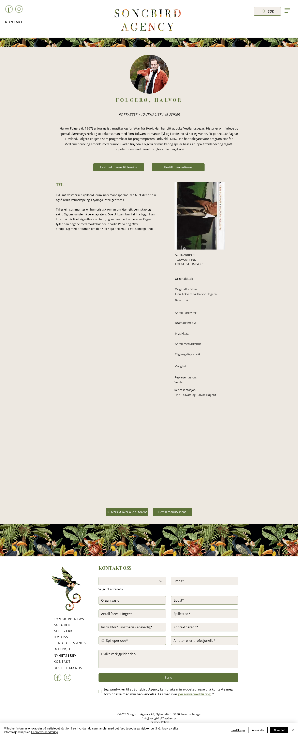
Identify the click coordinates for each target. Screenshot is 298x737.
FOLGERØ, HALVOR (189, 264)
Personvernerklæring (44, 732)
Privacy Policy (160, 722)
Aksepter (279, 730)
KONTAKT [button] (14, 22)
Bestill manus (162, 564)
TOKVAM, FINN (185, 260)
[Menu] (287, 10)
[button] (258, 20)
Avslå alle (258, 730)
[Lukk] (293, 730)
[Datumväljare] (102, 640)
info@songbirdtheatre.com (159, 718)
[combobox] (132, 581)
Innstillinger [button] (238, 730)
